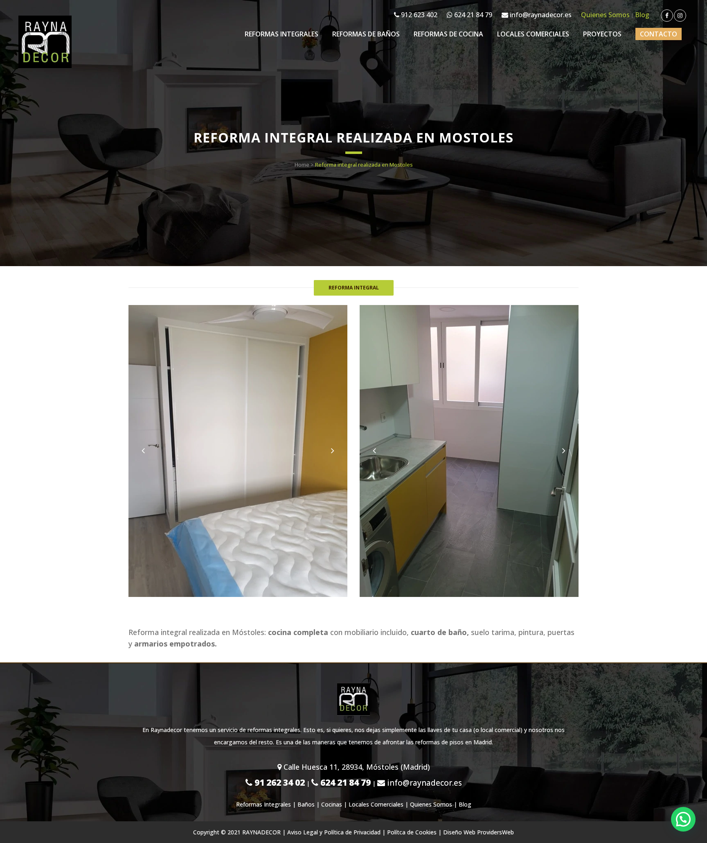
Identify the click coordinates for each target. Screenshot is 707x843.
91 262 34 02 (278, 782)
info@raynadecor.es (540, 14)
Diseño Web (459, 832)
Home (302, 164)
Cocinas (331, 804)
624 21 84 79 (472, 14)
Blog (642, 14)
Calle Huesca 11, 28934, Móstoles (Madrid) (355, 767)
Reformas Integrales (263, 804)
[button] (683, 819)
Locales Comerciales (376, 804)
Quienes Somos (605, 14)
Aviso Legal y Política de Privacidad (334, 832)
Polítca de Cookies (412, 832)
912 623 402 (418, 14)
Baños (306, 804)
